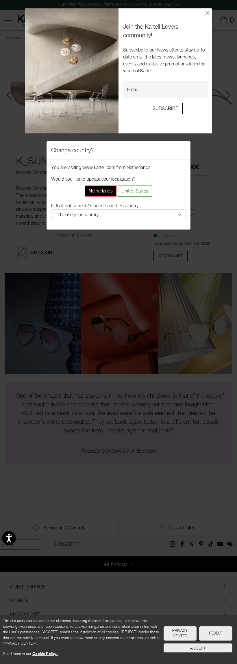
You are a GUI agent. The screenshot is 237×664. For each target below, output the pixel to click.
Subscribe (165, 108)
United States (134, 191)
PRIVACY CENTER (180, 633)
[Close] (207, 13)
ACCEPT (198, 647)
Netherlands (101, 191)
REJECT (216, 633)
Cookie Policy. (45, 653)
